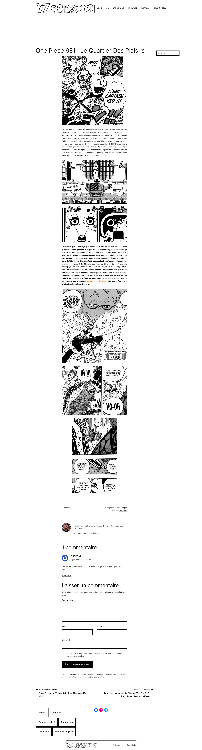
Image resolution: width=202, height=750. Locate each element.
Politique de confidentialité (124, 745)
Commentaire (69, 600)
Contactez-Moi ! (47, 722)
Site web (66, 640)
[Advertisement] (101, 31)
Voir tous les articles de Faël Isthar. (88, 533)
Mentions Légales (64, 731)
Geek (99, 8)
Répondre (66, 575)
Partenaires (67, 722)
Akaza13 (76, 555)
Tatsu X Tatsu (159, 8)
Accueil (42, 712)
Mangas (124, 508)
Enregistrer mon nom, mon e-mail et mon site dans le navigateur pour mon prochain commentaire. (95, 654)
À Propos (57, 712)
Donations (44, 731)
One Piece (123, 511)
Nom (64, 626)
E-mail (99, 626)
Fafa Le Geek (118, 8)
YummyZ (145, 8)
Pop (107, 8)
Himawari (133, 8)
